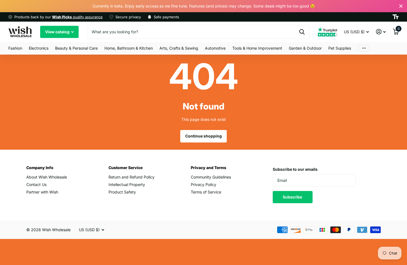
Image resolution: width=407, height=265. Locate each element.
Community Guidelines (211, 177)
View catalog (57, 31)
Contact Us (36, 184)
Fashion (15, 48)
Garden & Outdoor (305, 48)
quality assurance (77, 17)
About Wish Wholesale (46, 177)
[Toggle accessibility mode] (396, 17)
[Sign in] (381, 32)
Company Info (39, 167)
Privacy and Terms (208, 167)
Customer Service (126, 167)
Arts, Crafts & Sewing (178, 48)
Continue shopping (203, 136)
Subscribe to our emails (295, 169)
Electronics (38, 48)
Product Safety (122, 192)
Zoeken (302, 32)
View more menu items (364, 48)
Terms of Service (206, 192)
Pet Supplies (339, 48)
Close (401, 6)
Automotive (215, 48)
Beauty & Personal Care (76, 48)
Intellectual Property (127, 184)
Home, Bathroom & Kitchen (128, 48)
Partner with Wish (42, 192)
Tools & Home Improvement (257, 48)
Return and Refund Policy (131, 177)
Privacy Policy (203, 184)
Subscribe (293, 197)
